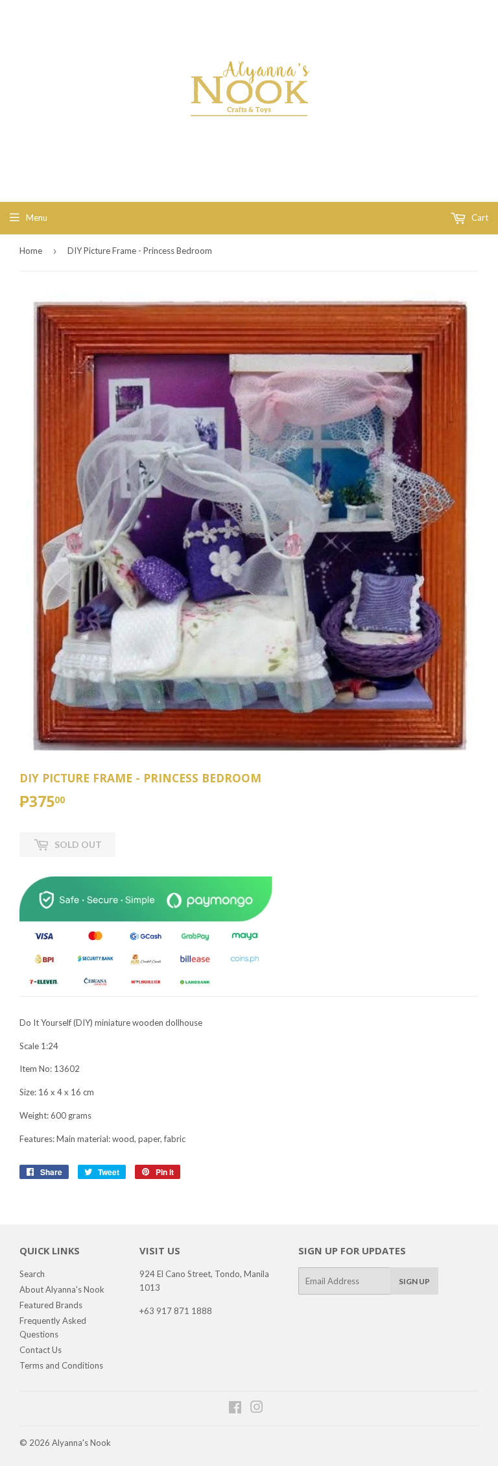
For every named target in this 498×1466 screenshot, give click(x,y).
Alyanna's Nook (81, 1442)
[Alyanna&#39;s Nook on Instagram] (256, 1409)
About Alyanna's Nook (61, 1289)
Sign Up (414, 1281)
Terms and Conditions (61, 1365)
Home (30, 250)
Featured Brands (50, 1305)
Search (32, 1274)
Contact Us (40, 1350)
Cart (478, 217)
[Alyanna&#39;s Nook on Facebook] (235, 1409)
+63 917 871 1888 (175, 1311)
